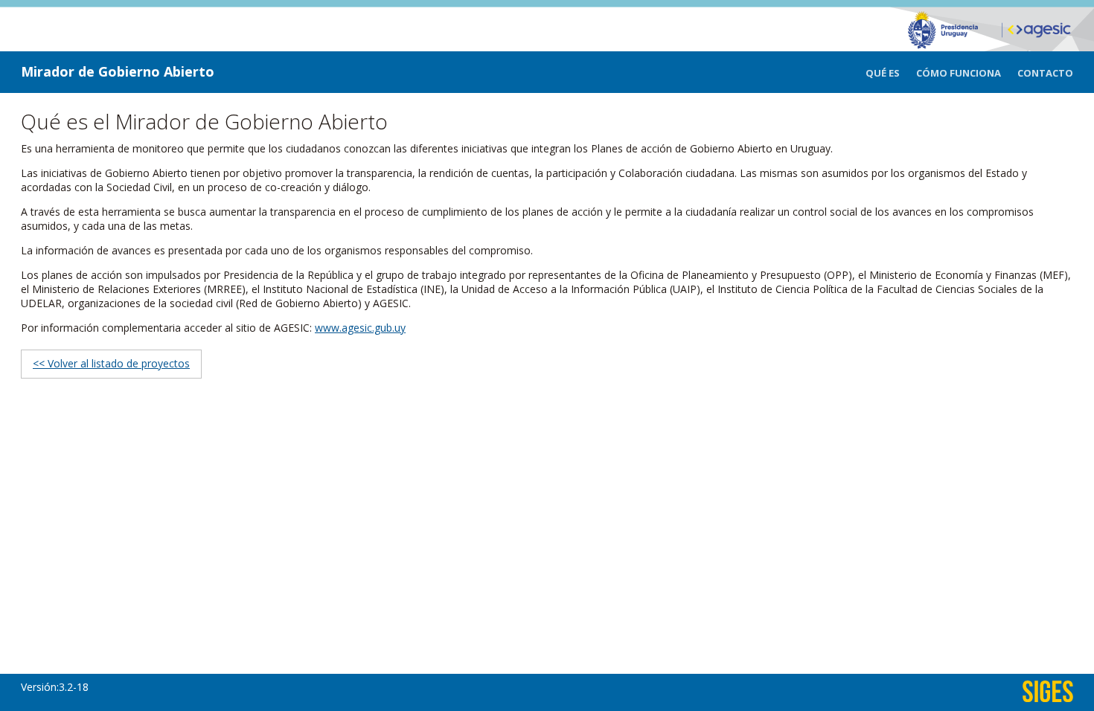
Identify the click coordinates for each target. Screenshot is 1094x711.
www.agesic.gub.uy (360, 328)
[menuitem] (891, 73)
